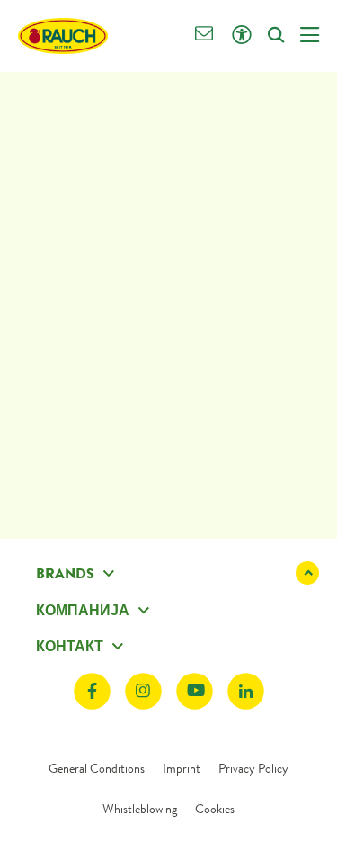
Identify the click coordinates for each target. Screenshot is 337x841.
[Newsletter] (204, 35)
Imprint (181, 768)
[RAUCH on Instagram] (143, 691)
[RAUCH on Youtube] (194, 691)
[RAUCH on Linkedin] (245, 691)
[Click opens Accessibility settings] (241, 35)
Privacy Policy (253, 768)
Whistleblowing (139, 809)
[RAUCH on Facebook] (92, 691)
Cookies (215, 809)
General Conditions (97, 768)
